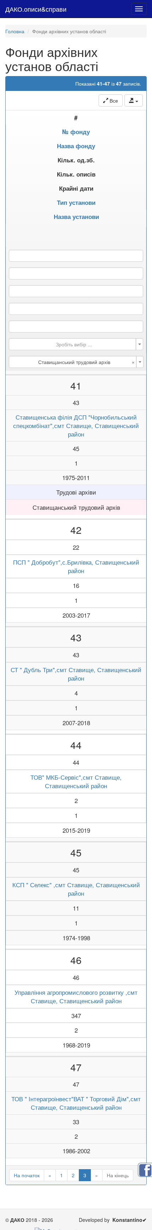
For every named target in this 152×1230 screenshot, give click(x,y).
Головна (14, 31)
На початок (27, 1175)
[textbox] (73, 344)
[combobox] (76, 344)
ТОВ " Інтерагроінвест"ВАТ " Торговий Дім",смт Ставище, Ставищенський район (76, 1103)
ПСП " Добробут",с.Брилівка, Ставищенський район (76, 566)
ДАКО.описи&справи (35, 8)
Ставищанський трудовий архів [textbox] (86, 361)
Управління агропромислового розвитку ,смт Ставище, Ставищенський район (76, 996)
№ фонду (76, 131)
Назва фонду (76, 146)
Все (113, 100)
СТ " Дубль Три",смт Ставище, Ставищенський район (76, 673)
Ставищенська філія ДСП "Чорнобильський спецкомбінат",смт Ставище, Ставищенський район (76, 425)
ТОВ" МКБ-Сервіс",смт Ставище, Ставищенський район (76, 781)
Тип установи (76, 202)
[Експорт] (133, 100)
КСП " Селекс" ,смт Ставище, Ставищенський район (76, 888)
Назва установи (76, 216)
